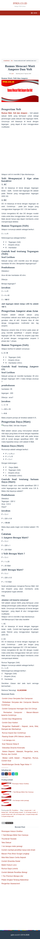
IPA (10, 810)
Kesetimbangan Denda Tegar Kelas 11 (17, 764)
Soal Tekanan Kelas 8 (10, 744)
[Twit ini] (6, 773)
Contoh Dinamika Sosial (10, 861)
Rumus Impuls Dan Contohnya (14, 732)
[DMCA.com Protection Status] (7, 822)
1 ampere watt (27, 810)
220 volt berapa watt (19, 814)
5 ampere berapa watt (7, 816)
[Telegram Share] (13, 773)
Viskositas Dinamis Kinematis (13, 747)
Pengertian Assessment (10, 883)
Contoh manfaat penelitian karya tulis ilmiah (18, 850)
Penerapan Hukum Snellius (20, 784)
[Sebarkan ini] (2, 773)
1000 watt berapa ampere (16, 812)
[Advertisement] (20, 37)
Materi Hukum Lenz (9, 865)
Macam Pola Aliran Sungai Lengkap (15, 853)
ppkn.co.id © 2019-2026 (20, 934)
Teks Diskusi (6, 842)
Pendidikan (15, 810)
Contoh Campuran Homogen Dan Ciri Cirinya (19, 708)
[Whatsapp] (16, 773)
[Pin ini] (9, 773)
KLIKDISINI (22, 690)
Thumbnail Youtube (8, 838)
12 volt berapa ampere (30, 812)
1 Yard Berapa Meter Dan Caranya (22, 792)
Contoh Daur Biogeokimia (12, 718)
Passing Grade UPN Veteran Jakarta (16, 736)
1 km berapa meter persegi (20, 800)
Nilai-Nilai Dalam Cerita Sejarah (13, 857)
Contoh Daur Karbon (10, 722)
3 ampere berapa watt (31, 814)
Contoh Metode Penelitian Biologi (14, 872)
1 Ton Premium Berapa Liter (12, 876)
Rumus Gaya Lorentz (9, 868)
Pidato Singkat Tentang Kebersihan (15, 879)
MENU (35, 13)
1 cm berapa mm (8, 740)
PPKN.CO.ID (20, 3)
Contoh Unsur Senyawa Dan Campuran (17, 698)
